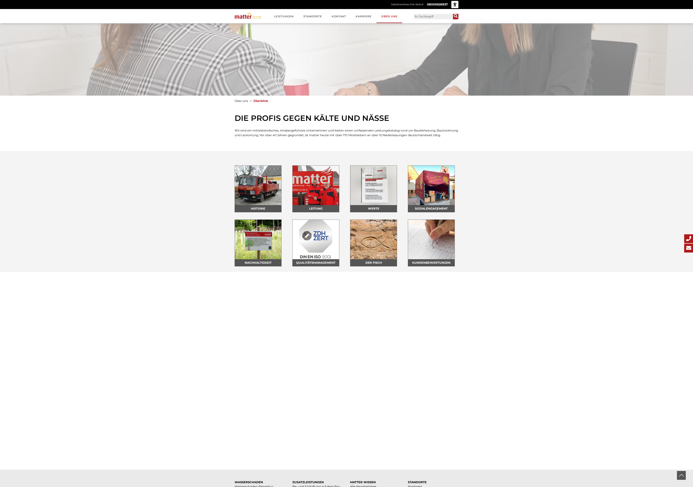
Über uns (241, 101)
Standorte (417, 482)
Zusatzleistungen (308, 482)
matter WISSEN (363, 482)
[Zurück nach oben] (681, 475)
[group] (454, 4)
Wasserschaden (249, 482)
